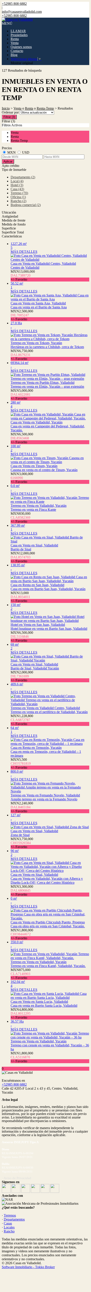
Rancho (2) (18, 201)
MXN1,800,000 (22, 934)
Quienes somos (21, 47)
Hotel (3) (17, 185)
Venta (15, 43)
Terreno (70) (19, 193)
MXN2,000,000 (22, 676)
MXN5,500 (21, 763)
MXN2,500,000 (22, 315)
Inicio (6, 108)
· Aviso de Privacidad (16, 1178)
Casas (8, 1223)
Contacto (17, 51)
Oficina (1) (18, 197)
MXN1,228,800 (22, 720)
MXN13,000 (20, 597)
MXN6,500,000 (22, 438)
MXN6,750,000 (22, 355)
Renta (15, 39)
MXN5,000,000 (22, 394)
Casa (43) (17, 189)
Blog (14, 55)
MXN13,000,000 (23, 275)
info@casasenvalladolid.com (22, 11)
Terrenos (10, 1215)
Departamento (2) (23, 177)
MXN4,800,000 (22, 1013)
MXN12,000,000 (23, 557)
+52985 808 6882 (14, 1084)
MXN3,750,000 (22, 843)
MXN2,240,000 (22, 807)
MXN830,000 (20, 517)
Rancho (9, 1231)
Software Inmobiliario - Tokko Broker (28, 1267)
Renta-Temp (45, 108)
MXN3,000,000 (22, 478)
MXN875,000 (20, 974)
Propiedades (19, 35)
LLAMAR (18, 31)
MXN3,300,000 (22, 890)
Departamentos (14, 1219)
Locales (9, 1227)
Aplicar (8, 161)
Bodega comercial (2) (26, 205)
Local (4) (17, 181)
